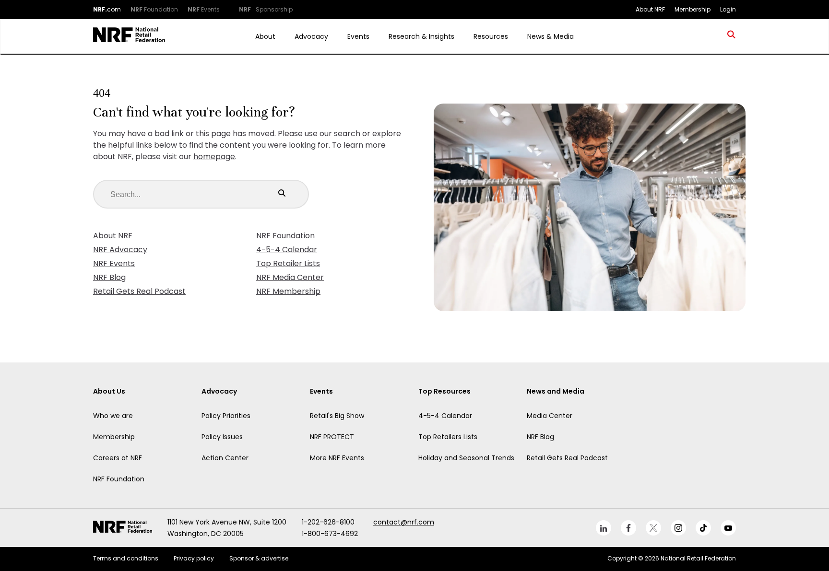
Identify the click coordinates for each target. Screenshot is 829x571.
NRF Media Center (290, 277)
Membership (114, 437)
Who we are (113, 415)
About (265, 36)
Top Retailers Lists (447, 437)
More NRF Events (337, 458)
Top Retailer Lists (288, 263)
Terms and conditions (125, 558)
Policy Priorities (225, 415)
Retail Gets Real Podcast (139, 291)
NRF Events (114, 263)
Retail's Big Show (337, 415)
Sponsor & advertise (258, 558)
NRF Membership (288, 291)
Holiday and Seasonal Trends (466, 458)
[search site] (731, 36)
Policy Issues (222, 437)
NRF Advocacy (120, 249)
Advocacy (311, 36)
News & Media (550, 36)
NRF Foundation (285, 235)
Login (728, 9)
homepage (214, 156)
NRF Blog (109, 277)
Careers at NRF (117, 458)
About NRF (112, 235)
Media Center (549, 415)
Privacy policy (194, 558)
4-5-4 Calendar (286, 249)
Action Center (225, 458)
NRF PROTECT (332, 437)
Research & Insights (421, 36)
